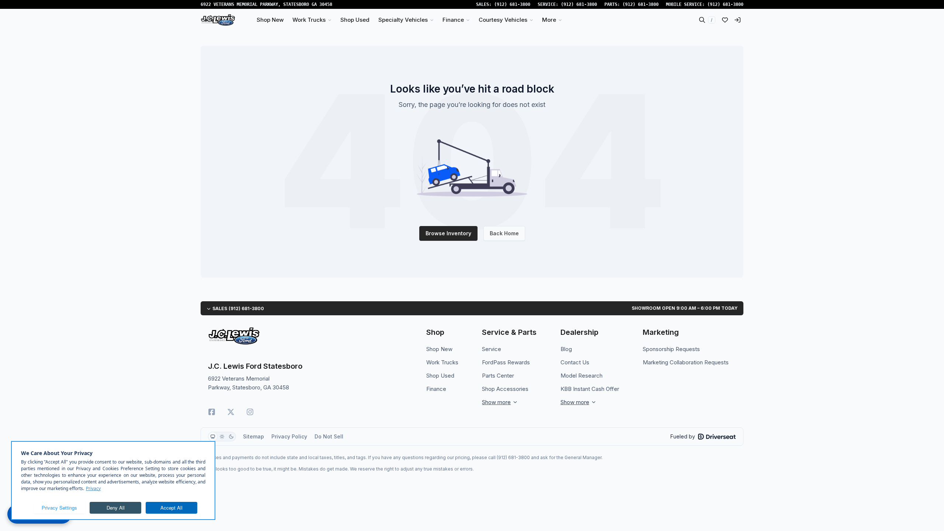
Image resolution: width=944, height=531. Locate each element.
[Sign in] (737, 20)
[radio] (212, 436)
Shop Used (440, 375)
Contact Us (574, 362)
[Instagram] (250, 412)
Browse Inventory (448, 233)
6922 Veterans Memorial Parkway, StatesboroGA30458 (266, 4)
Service (491, 349)
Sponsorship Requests (671, 349)
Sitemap (253, 436)
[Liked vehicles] (725, 20)
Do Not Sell (329, 436)
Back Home (504, 233)
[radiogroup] (222, 436)
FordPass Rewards (506, 362)
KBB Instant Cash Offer (589, 388)
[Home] (218, 20)
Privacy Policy (289, 436)
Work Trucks (442, 362)
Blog (566, 349)
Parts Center (498, 375)
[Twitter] (231, 412)
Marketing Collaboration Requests (686, 362)
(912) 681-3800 (512, 4)
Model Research (581, 375)
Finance (436, 388)
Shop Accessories (505, 388)
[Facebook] (211, 412)
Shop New (439, 349)
